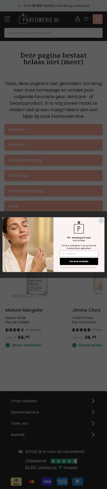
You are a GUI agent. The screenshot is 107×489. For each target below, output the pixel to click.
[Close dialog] (101, 220)
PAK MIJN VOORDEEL (78, 261)
